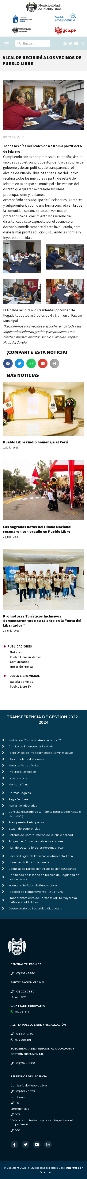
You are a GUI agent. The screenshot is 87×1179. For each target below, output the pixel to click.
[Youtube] (37, 1144)
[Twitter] (25, 1144)
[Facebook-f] (14, 1144)
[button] (6, 43)
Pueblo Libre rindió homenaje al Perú (35, 442)
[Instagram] (48, 1144)
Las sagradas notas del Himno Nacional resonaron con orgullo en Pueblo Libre (37, 529)
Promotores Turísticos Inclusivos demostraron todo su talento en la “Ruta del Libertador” (42, 621)
